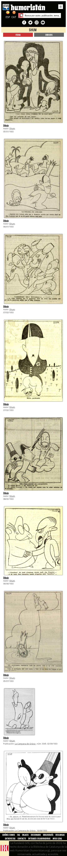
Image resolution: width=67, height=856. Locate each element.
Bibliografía (48, 834)
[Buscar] (20, 15)
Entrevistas (10, 838)
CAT (14, 17)
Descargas (60, 834)
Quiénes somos (8, 834)
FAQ (18, 834)
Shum (12, 128)
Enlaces (25, 834)
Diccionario (36, 834)
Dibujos (49, 34)
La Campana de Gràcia (25, 743)
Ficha (18, 34)
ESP (8, 17)
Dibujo (6, 125)
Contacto (22, 838)
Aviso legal (57, 838)
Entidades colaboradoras (39, 838)
